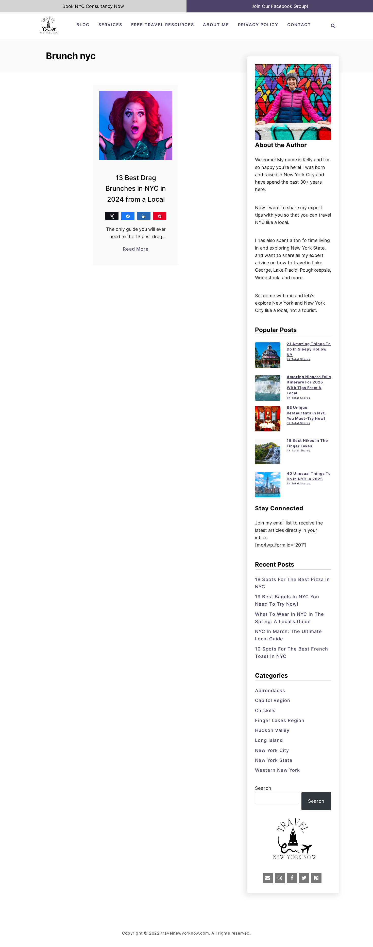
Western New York (277, 770)
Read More (136, 249)
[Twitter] (304, 878)
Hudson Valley (272, 730)
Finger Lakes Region (279, 720)
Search (263, 788)
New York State (274, 760)
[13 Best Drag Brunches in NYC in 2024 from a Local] (136, 125)
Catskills (265, 710)
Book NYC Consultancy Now (93, 6)
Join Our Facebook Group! (279, 6)
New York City (272, 750)
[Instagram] (280, 878)
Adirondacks (270, 690)
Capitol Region (272, 700)
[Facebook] (292, 878)
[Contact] (268, 878)
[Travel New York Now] (48, 32)
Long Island (269, 740)
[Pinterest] (316, 878)
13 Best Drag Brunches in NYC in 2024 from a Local (136, 188)
